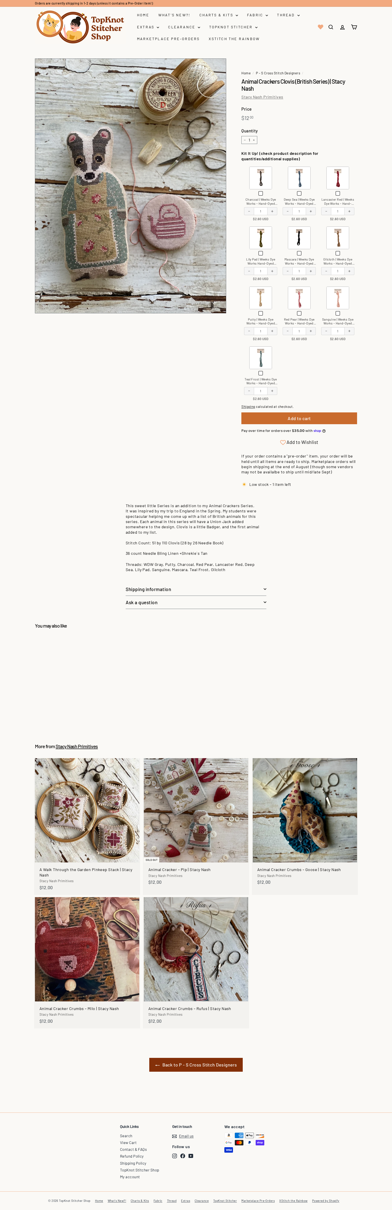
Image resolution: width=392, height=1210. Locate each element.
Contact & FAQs (133, 1149)
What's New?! (174, 15)
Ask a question (141, 602)
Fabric (256, 15)
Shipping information (148, 589)
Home (143, 15)
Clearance (182, 27)
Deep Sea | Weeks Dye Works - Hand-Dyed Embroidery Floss (299, 203)
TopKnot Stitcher (231, 27)
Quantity (249, 130)
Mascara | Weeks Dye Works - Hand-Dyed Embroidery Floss (299, 263)
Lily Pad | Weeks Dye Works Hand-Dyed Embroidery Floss (260, 263)
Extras (146, 27)
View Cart (128, 1142)
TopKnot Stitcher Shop (139, 1170)
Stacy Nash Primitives (262, 96)
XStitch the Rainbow (234, 39)
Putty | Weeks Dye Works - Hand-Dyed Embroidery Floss (260, 323)
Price (246, 109)
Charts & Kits (217, 15)
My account (130, 1176)
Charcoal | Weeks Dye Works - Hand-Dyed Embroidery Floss (260, 203)
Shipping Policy (133, 1163)
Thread (286, 15)
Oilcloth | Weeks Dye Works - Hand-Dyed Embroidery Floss (337, 263)
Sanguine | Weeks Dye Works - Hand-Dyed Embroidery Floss (337, 323)
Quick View (260, 177)
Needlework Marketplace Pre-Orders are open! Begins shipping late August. (92, 3)
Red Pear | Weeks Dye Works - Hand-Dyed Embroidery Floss (299, 323)
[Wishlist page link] (320, 27)
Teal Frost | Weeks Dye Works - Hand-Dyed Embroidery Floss (261, 383)
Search (126, 1135)
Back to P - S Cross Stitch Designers (199, 1064)
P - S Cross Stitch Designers (278, 73)
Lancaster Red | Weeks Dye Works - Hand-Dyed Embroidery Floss (337, 205)
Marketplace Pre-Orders (168, 39)
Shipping (248, 406)
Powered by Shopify (325, 1201)
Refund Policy (132, 1156)
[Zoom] (130, 186)
